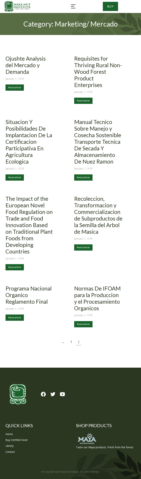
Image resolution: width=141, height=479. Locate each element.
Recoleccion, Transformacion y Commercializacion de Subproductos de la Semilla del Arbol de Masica (98, 215)
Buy (110, 6)
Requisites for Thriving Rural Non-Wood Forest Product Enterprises (98, 71)
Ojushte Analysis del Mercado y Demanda (26, 65)
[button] (73, 6)
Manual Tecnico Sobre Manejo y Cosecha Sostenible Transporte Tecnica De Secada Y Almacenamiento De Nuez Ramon (97, 142)
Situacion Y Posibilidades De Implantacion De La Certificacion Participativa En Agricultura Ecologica (29, 142)
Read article (14, 87)
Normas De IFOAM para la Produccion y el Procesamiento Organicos (97, 298)
